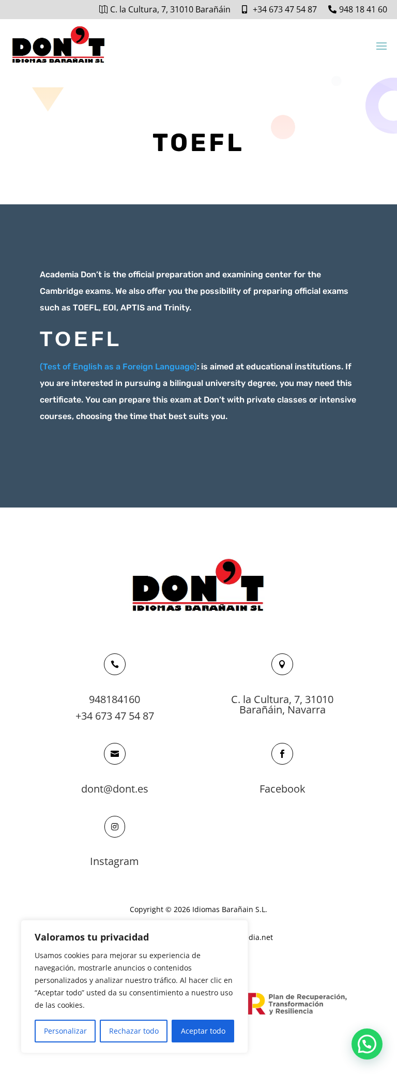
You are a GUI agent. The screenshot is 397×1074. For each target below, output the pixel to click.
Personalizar (65, 1031)
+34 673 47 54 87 (285, 9)
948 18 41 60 (363, 9)
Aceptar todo (203, 1031)
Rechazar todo (134, 1031)
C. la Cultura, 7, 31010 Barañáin (170, 9)
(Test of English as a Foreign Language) (118, 366)
